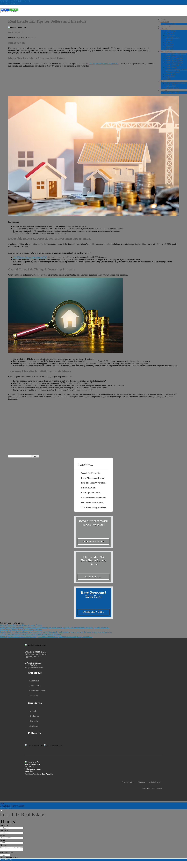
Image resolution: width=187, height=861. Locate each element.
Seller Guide (171, 86)
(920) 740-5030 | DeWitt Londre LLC (15, 1)
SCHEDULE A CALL (93, 612)
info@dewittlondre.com (9, 3)
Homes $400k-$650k (174, 63)
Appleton (169, 49)
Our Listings (171, 31)
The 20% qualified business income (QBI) (30, 257)
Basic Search (171, 74)
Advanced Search (173, 72)
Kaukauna (170, 44)
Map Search (170, 76)
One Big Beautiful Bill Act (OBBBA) (104, 63)
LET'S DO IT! (6, 808)
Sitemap (141, 782)
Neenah (169, 42)
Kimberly (169, 47)
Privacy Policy (128, 782)
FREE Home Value (93, 541)
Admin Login (154, 782)
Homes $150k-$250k (174, 58)
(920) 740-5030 (31, 665)
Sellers (163, 81)
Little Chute (170, 35)
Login (168, 79)
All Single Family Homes (176, 54)
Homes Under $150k (174, 56)
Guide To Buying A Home (176, 70)
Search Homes (166, 51)
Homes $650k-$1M (173, 65)
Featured (164, 28)
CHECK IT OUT (93, 577)
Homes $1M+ (171, 67)
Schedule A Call (172, 92)
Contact (164, 90)
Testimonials (171, 24)
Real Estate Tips (172, 88)
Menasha (169, 40)
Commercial (165, 26)
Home (163, 19)
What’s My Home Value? (176, 83)
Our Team (165, 22)
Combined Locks (172, 38)
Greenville (170, 33)
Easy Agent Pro (48, 774)
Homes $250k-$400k (174, 60)
